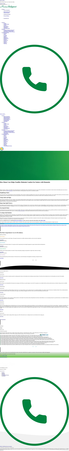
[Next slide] (36, 260)
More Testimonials (2, 319)
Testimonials (5, 27)
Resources (3, 29)
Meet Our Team (6, 26)
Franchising (3, 375)
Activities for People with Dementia (9, 130)
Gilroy (5, 34)
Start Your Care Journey (3, 357)
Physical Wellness (6, 15)
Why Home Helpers (7, 28)
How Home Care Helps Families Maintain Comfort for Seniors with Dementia (11, 225)
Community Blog (6, 24)
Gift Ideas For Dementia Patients (8, 131)
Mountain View (6, 38)
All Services (5, 121)
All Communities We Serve (8, 145)
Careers (5, 124)
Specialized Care (6, 18)
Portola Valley (6, 40)
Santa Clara (5, 41)
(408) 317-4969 (4, 355)
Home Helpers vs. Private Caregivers (9, 31)
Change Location (2, 3)
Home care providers (21, 210)
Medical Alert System (7, 11)
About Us (3, 22)
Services (3, 9)
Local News (5, 25)
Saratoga (5, 42)
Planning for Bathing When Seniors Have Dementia (31, 225)
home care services (9, 190)
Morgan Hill (5, 37)
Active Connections (7, 10)
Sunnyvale (5, 43)
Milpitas (5, 36)
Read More (1, 277)
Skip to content (2, 0)
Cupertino (5, 33)
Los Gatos (5, 137)
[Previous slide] (33, 260)
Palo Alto (5, 39)
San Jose (5, 142)
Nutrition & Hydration (7, 14)
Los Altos (5, 35)
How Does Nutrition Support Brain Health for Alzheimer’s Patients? (49, 225)
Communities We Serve (5, 32)
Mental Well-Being (6, 12)
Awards (5, 23)
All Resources (6, 133)
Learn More (2, 252)
